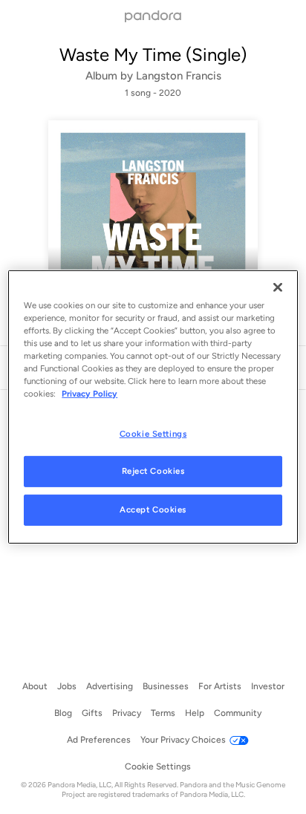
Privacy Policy (89, 393)
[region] (152, 407)
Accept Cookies (153, 509)
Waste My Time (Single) (153, 54)
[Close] (277, 287)
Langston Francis (178, 75)
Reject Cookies (153, 471)
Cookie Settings (153, 433)
